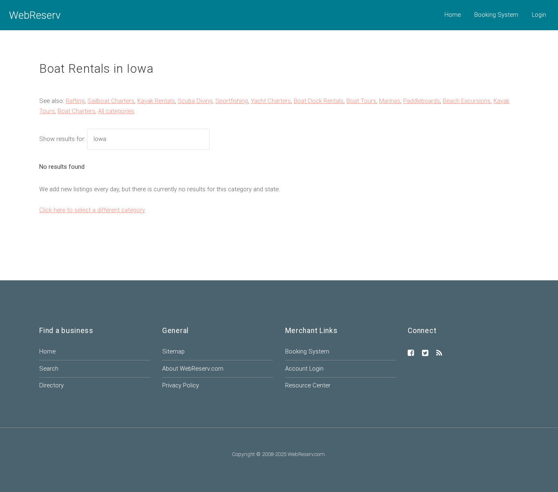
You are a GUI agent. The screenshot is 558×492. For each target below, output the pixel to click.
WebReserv (34, 15)
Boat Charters (76, 111)
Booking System (496, 14)
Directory (51, 385)
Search (48, 368)
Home (452, 14)
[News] (439, 353)
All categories (116, 111)
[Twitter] (425, 353)
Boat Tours (361, 101)
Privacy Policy (180, 385)
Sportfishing (231, 101)
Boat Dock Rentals (319, 101)
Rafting (75, 101)
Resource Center (307, 385)
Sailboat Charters (110, 101)
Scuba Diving (195, 101)
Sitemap (173, 351)
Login (539, 14)
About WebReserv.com (192, 368)
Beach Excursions (467, 101)
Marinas (389, 101)
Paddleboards (421, 101)
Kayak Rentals (156, 101)
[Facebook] (411, 353)
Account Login (304, 368)
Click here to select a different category (92, 210)
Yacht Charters (271, 101)
